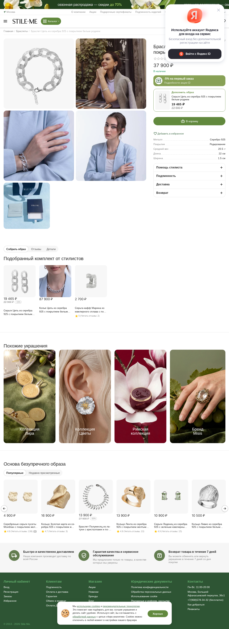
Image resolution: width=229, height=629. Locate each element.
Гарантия (51, 596)
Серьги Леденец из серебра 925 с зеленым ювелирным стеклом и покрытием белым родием (171, 526)
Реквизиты (194, 609)
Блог (91, 600)
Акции (92, 11)
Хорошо (158, 613)
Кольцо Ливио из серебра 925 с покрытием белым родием (207, 526)
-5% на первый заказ (179, 78)
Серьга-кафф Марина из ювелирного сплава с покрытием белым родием (90, 310)
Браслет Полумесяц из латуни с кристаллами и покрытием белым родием (94, 528)
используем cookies (88, 606)
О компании (78, 11)
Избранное (10, 600)
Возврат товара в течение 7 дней (192, 551)
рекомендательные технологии (121, 606)
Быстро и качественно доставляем (48, 551)
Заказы (8, 596)
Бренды (93, 596)
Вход (6, 587)
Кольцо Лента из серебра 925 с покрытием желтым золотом (131, 526)
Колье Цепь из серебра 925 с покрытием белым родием (53, 310)
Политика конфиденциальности (150, 587)
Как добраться (196, 604)
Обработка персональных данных (151, 591)
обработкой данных (84, 616)
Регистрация (11, 591)
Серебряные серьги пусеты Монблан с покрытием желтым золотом (20, 526)
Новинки (93, 591)
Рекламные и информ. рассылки (150, 600)
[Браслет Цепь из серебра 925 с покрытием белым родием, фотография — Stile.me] (39, 73)
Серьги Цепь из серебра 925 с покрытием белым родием (18, 312)
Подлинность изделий (148, 11)
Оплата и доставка (57, 591)
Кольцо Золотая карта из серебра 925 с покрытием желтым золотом (58, 526)
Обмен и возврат (56, 600)
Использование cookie (144, 596)
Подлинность (54, 587)
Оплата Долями (55, 605)
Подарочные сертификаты (115, 11)
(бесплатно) (205, 599)
